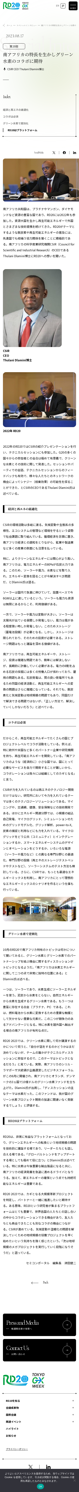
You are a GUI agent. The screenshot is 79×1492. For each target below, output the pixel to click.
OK (40, 1486)
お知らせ (11, 1435)
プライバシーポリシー (17, 1449)
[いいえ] (74, 1480)
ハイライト (12, 1428)
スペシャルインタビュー (27, 25)
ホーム (9, 25)
